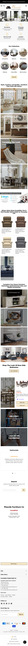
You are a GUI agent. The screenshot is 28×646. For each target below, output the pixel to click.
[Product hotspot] (7, 353)
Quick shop (22, 402)
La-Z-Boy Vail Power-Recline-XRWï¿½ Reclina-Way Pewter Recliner (7, 231)
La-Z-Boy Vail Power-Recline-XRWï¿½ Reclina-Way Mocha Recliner (20, 231)
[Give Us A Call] (7, 36)
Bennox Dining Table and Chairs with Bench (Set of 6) (22, 396)
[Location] (21, 36)
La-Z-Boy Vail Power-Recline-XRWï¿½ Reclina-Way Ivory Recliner (7, 251)
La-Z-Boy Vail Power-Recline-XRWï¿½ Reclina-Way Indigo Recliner (20, 251)
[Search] (23, 490)
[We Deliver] (7, 27)
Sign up (21, 614)
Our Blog (16, 630)
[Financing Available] (21, 27)
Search (11, 630)
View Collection (14, 371)
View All (14, 77)
